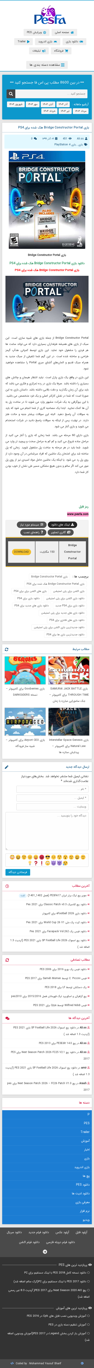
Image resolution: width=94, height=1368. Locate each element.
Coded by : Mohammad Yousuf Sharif (38, 1363)
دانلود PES (83, 1184)
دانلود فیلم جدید (38, 1232)
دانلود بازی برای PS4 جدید (69, 606)
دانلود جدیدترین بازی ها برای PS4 (65, 634)
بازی (80, 144)
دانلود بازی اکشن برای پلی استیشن (65, 598)
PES (87, 1123)
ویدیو (86, 1219)
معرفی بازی (82, 1202)
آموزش (85, 1140)
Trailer (85, 1132)
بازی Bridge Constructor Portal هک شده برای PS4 (55, 584)
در (51, 1031)
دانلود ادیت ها (81, 1193)
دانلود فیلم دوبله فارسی (60, 1242)
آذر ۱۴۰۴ (63, 104)
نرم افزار (85, 1211)
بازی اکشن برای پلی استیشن (68, 591)
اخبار (87, 1149)
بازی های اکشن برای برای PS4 (30, 591)
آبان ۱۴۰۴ (48, 104)
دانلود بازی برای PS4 (28, 598)
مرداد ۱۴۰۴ (80, 111)
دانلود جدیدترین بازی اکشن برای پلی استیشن (59, 627)
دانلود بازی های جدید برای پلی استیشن (62, 613)
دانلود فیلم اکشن (29, 1242)
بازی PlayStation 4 (65, 144)
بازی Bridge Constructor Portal (49, 577)
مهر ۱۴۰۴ (32, 104)
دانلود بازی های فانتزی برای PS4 (66, 620)
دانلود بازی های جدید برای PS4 (31, 606)
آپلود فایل (81, 1232)
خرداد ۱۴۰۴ (49, 111)
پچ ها (86, 1176)
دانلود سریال (14, 1232)
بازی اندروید (82, 1167)
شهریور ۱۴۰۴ (16, 104)
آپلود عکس (62, 1232)
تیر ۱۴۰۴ (65, 111)
